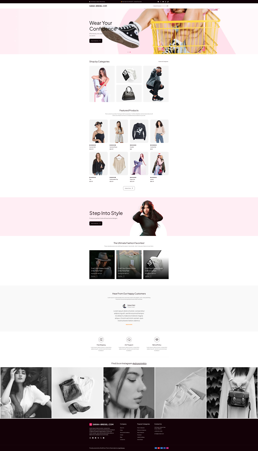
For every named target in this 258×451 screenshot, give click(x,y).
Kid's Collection (140, 432)
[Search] (167, 6)
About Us (122, 427)
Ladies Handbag (140, 437)
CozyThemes (121, 448)
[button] (256, 31)
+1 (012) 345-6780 (158, 431)
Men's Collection (141, 427)
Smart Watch (140, 439)
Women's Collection (141, 430)
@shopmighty (139, 363)
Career (121, 434)
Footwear (139, 434)
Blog (121, 437)
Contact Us (122, 439)
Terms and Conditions (125, 432)
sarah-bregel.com (98, 6)
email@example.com (159, 433)
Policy (121, 430)
